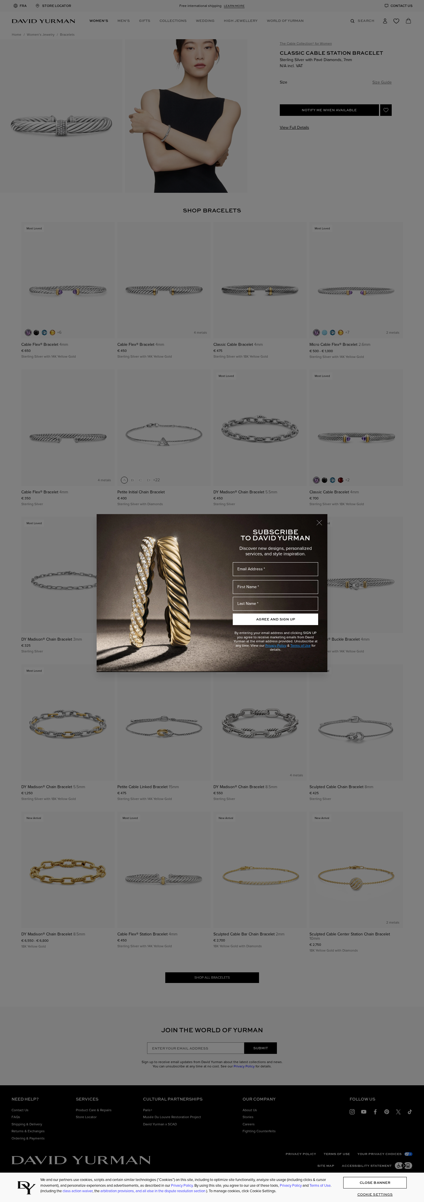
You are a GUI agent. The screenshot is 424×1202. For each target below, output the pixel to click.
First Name (247, 587)
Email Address (250, 569)
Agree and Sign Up (275, 619)
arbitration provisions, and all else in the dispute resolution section (153, 1191)
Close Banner (375, 1182)
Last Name (246, 604)
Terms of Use (300, 645)
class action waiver (78, 1191)
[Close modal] (321, 520)
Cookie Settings (375, 1194)
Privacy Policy (275, 645)
